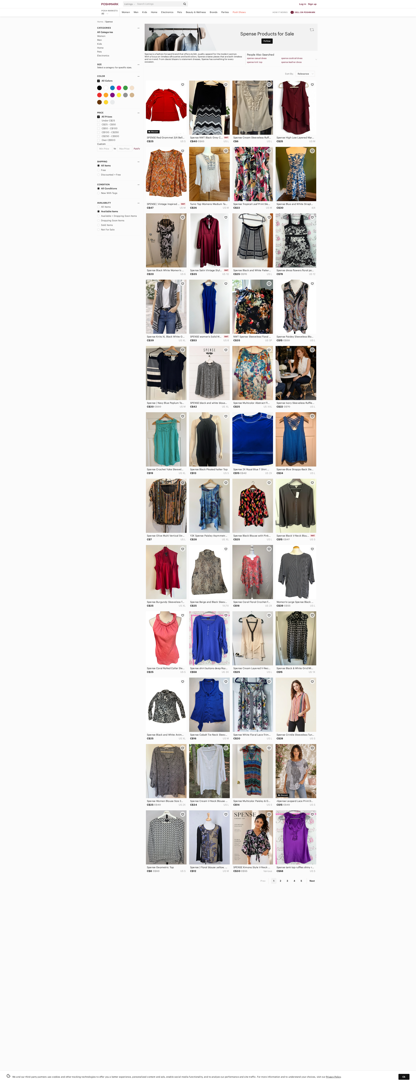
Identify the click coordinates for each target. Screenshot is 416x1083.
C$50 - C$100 (109, 128)
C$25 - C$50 (109, 124)
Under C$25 (108, 120)
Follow (267, 41)
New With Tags (109, 193)
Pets (179, 12)
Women (126, 12)
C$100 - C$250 (110, 132)
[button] (130, 4)
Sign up (312, 4)
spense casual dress (257, 58)
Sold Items (107, 225)
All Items (106, 165)
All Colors (107, 80)
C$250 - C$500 (110, 136)
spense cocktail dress (291, 58)
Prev (263, 880)
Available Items (109, 211)
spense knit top (254, 62)
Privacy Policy (333, 1076)
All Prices (107, 116)
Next (312, 880)
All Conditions (109, 188)
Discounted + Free (111, 174)
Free (103, 170)
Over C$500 (108, 140)
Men (136, 12)
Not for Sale (108, 229)
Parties (225, 12)
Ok (403, 1076)
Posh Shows (239, 12)
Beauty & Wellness (196, 12)
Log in (302, 4)
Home (154, 12)
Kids (144, 12)
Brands (213, 12)
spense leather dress (291, 62)
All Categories (105, 32)
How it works (280, 12)
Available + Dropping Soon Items (119, 215)
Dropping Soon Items (112, 220)
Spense (109, 21)
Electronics (167, 12)
